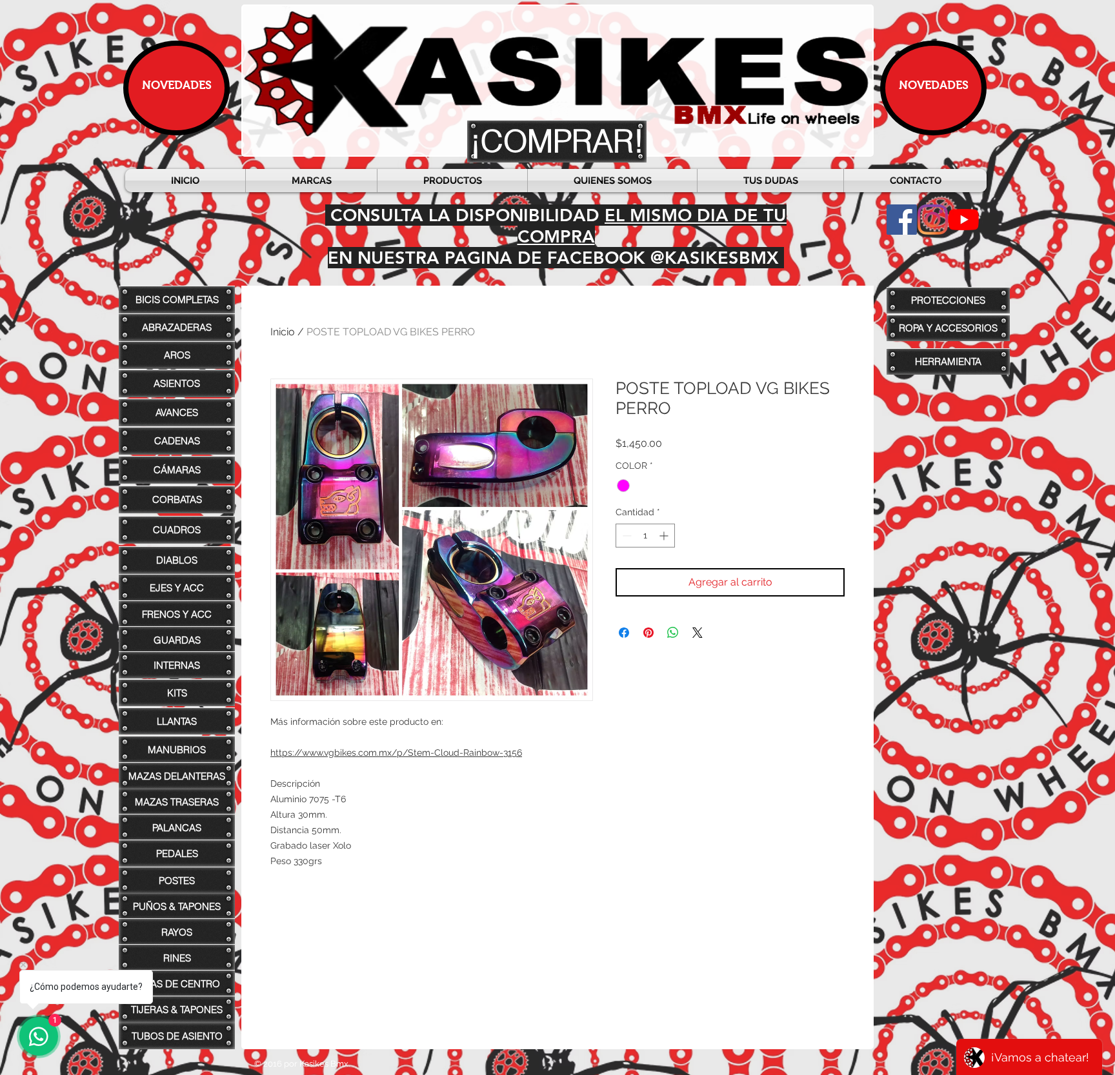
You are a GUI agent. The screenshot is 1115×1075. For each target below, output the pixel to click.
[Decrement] (626, 535)
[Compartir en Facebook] (624, 632)
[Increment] (665, 535)
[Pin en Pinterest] (648, 632)
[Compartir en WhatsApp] (673, 632)
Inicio (282, 332)
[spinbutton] (645, 535)
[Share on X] (697, 632)
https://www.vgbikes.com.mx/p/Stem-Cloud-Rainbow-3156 (396, 752)
